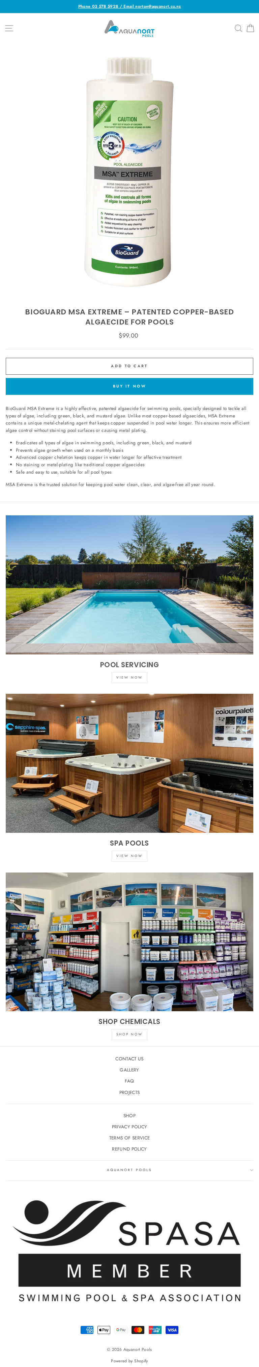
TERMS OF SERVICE (129, 1137)
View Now (129, 677)
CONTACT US (129, 1058)
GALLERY (129, 1069)
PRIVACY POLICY (129, 1126)
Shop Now (129, 1034)
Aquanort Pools (129, 1169)
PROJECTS (129, 1092)
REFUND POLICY (129, 1149)
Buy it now (129, 386)
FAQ (129, 1081)
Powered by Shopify (129, 1361)
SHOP (129, 1115)
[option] (129, 6)
